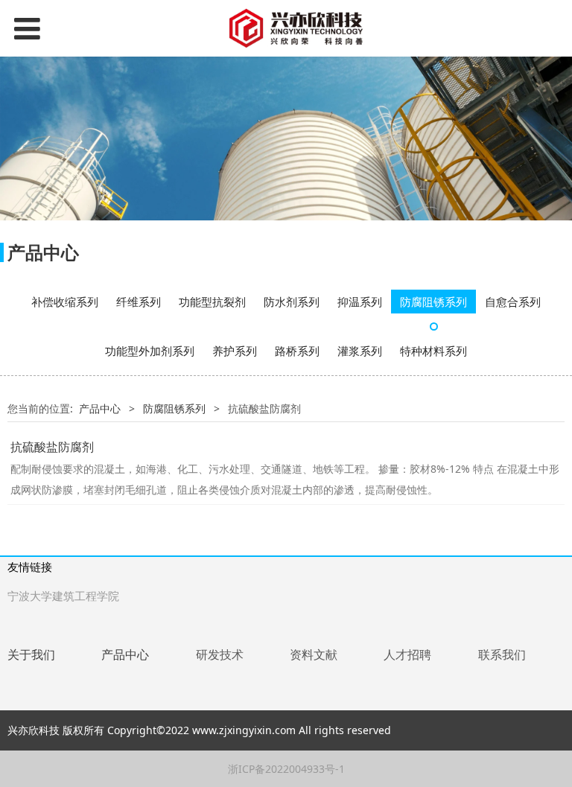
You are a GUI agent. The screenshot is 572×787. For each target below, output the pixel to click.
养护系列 (234, 350)
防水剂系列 (292, 301)
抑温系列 (359, 301)
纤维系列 (138, 301)
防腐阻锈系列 (433, 301)
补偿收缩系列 (64, 301)
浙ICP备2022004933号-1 (286, 769)
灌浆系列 (359, 350)
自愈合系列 (513, 301)
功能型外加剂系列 (149, 350)
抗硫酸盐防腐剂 (52, 447)
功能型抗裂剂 (212, 301)
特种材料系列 (433, 350)
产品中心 (100, 408)
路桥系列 (297, 350)
